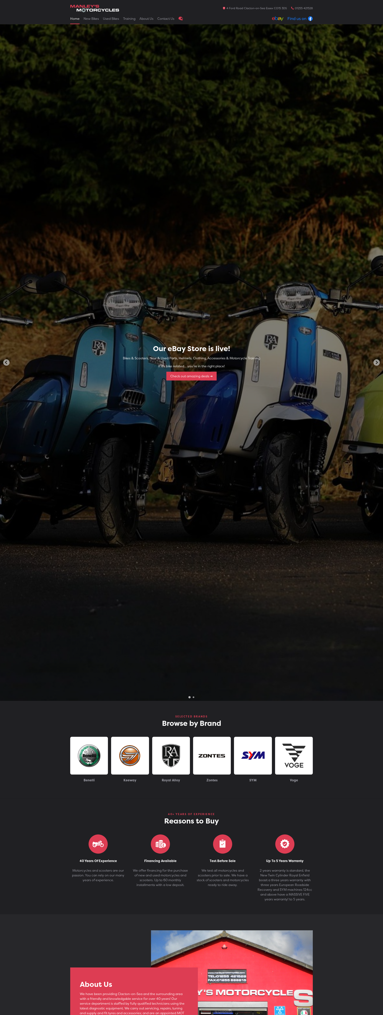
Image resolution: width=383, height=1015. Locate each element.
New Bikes (91, 18)
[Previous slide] (6, 362)
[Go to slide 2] (193, 697)
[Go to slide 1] (189, 697)
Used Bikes (111, 18)
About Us (146, 18)
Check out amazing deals (190, 376)
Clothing (180, 18)
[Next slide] (376, 362)
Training (129, 18)
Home (75, 18)
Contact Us (165, 18)
